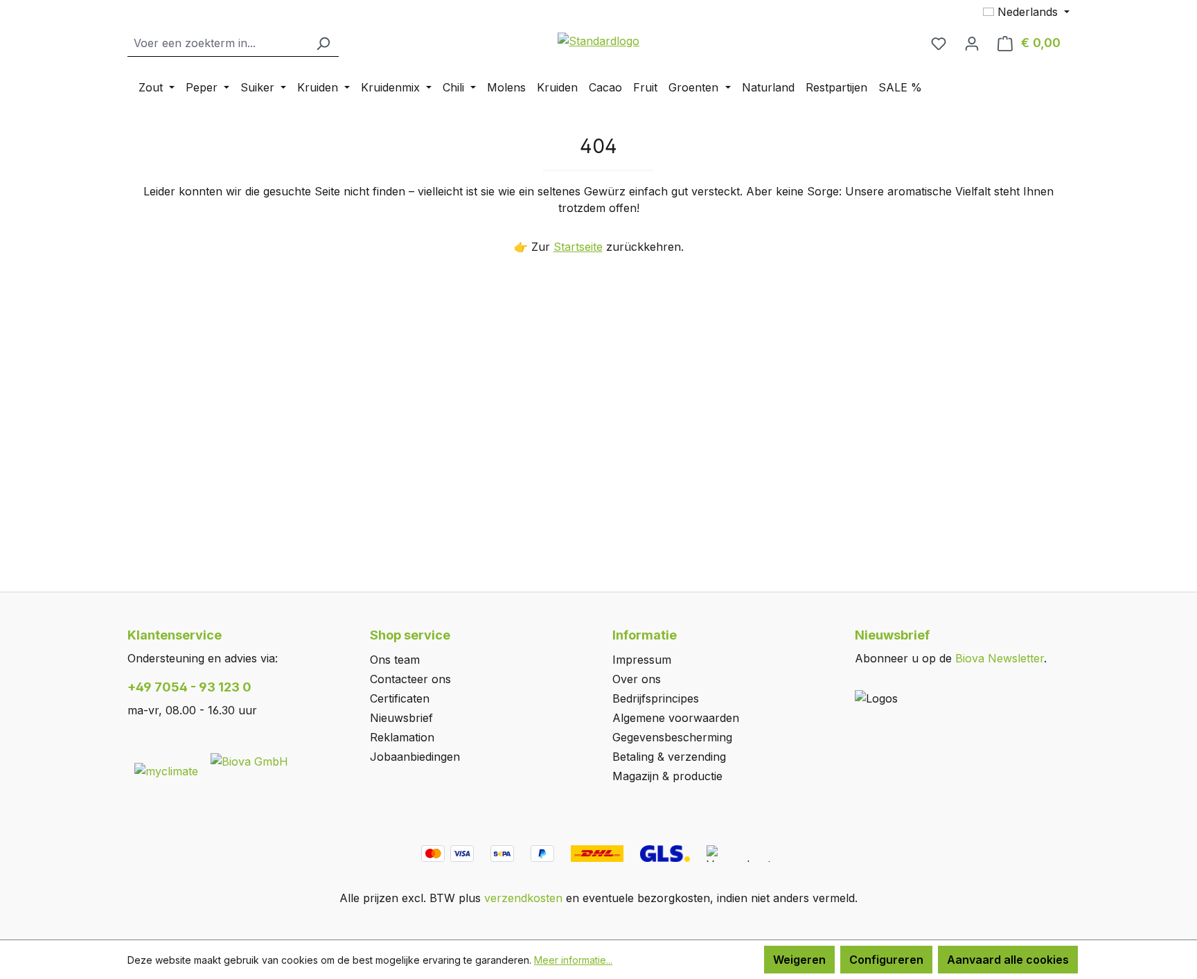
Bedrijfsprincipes (655, 698)
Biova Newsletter (999, 658)
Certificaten (399, 698)
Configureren (886, 960)
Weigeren (799, 960)
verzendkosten (523, 898)
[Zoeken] (323, 43)
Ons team (395, 660)
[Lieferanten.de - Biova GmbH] (249, 760)
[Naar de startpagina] (598, 40)
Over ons (636, 679)
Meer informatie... (573, 960)
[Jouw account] (971, 43)
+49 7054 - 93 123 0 (189, 687)
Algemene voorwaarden (675, 718)
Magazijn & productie (667, 776)
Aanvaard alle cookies (1008, 960)
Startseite (578, 247)
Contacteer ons (410, 679)
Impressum (641, 660)
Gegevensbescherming (672, 737)
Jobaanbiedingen (415, 757)
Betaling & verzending (669, 757)
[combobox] (217, 43)
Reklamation (402, 737)
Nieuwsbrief (401, 718)
